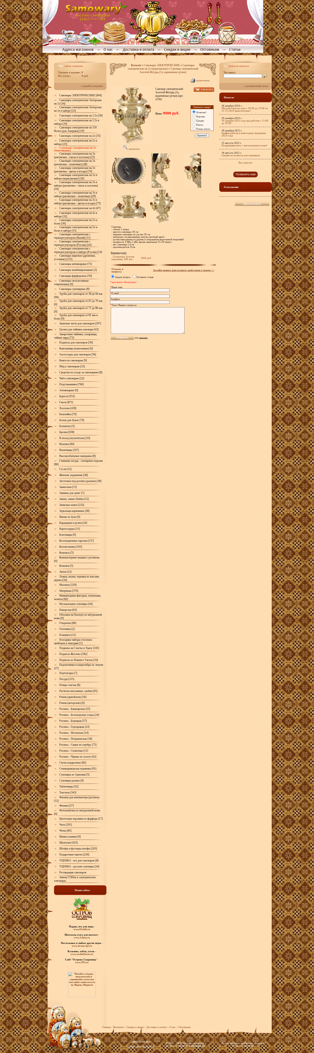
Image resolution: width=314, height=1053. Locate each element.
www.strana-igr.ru (82, 945)
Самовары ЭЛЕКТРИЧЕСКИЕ (162, 65)
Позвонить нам (245, 174)
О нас (172, 1027)
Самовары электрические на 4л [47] (79, 208)
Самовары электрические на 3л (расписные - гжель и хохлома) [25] (74, 155)
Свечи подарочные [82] (72, 762)
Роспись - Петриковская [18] (75, 738)
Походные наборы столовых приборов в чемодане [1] (73, 641)
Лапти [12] (65, 571)
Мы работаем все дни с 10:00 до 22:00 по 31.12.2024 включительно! (245, 109)
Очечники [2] (67, 629)
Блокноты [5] (67, 426)
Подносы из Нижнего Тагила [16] (78, 660)
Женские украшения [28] (73, 475)
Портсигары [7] (68, 673)
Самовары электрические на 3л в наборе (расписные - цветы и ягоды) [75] (77, 201)
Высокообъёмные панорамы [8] (77, 456)
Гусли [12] (65, 469)
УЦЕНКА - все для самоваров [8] (79, 860)
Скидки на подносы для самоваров (241, 155)
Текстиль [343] (67, 792)
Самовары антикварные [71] (75, 264)
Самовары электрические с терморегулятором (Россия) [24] (72, 243)
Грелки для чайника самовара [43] (79, 329)
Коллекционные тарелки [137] (76, 540)
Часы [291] (65, 824)
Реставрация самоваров (72, 872)
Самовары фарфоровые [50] (75, 275)
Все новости (245, 162)
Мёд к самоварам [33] (72, 366)
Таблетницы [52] (68, 786)
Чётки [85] (65, 830)
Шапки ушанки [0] (70, 836)
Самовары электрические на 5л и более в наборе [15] (75, 229)
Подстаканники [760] (71, 384)
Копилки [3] (66, 565)
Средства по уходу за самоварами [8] (80, 372)
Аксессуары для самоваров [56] (77, 354)
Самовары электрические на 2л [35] (79, 135)
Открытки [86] (67, 623)
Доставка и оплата (156, 1027)
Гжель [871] (66, 402)
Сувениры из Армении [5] (74, 774)
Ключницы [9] (67, 534)
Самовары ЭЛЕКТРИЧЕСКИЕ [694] (80, 95)
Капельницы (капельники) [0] (76, 348)
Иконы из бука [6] (69, 516)
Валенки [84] (66, 444)
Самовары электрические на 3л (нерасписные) (161, 67)
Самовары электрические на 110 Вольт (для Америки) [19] (75, 129)
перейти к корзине (93, 86)
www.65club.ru (82, 929)
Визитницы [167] (69, 450)
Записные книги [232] (71, 505)
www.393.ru (81, 962)
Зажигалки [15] (68, 487)
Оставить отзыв (144, 277)
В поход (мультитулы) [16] (74, 438)
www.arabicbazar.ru (82, 954)
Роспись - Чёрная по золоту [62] (77, 756)
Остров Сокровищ (243, 1046)
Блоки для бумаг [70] (71, 420)
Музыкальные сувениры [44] (76, 604)
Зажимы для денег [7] (71, 493)
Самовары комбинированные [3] (78, 270)
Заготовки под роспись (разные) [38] (80, 481)
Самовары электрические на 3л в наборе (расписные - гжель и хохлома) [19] (76, 186)
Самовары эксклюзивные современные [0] (71, 282)
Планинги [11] (67, 635)
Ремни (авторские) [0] (72, 703)
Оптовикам (184, 1027)
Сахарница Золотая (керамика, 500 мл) (122, 257)
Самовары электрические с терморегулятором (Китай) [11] (72, 236)
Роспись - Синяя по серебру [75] (78, 744)
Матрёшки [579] (68, 590)
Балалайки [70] (68, 414)
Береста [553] (67, 396)
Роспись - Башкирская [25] (74, 708)
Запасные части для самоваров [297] (80, 323)
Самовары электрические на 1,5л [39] (81, 115)
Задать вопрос (123, 277)
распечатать (203, 80)
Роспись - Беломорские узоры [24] (79, 714)
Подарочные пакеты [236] (74, 854)
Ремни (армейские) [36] (72, 697)
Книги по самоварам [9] (73, 360)
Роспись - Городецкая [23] (74, 726)
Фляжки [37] (66, 805)
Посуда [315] (66, 679)
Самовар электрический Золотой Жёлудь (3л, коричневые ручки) (169, 70)
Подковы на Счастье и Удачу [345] (79, 648)
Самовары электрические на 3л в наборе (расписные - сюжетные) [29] (75, 194)
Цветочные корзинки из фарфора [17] (81, 818)
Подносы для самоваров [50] (76, 342)
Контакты (118, 1027)
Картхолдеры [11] (69, 528)
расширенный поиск (257, 86)
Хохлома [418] (67, 408)
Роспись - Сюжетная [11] (73, 750)
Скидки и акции (135, 1027)
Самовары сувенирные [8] (74, 289)
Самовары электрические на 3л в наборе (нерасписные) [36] (75, 176)
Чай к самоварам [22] (71, 378)
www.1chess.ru (82, 937)
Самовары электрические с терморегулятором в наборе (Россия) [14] (78, 250)
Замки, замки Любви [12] (74, 499)
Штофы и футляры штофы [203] (78, 848)
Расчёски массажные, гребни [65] (78, 691)
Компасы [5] (66, 552)
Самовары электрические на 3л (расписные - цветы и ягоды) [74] (74, 169)
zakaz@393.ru (141, 1044)
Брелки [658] (66, 432)
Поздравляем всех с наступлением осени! (244, 145)
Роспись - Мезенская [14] (73, 732)
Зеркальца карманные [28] (74, 510)
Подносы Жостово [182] (73, 654)
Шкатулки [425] (68, 842)
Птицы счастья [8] (69, 685)
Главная (106, 1027)
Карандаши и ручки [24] (73, 522)
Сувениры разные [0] (71, 780)
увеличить (134, 149)
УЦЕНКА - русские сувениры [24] (79, 866)
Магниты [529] (68, 584)
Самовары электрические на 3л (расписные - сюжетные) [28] (74, 162)
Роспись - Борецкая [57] (73, 720)
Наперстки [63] (68, 609)
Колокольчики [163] (70, 546)
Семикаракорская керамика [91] (77, 768)
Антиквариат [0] (68, 390)
